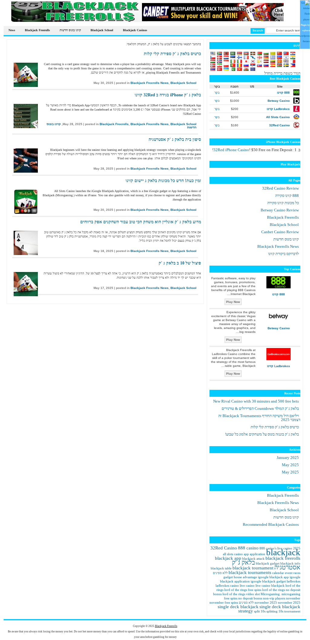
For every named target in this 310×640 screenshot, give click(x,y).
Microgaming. (271, 594)
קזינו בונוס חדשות (70, 30)
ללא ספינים (220, 573)
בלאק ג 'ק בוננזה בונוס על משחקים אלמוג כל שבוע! (262, 434)
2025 (288, 457)
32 (231, 150)
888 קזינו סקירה (287, 195)
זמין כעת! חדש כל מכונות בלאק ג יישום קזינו (163, 180)
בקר (216, 92)
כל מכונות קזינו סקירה (283, 203)
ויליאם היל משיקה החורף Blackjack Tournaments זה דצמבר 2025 (259, 417)
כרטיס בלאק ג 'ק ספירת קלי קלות (172, 53)
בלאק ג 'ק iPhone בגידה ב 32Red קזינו (168, 95)
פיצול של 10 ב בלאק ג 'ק (180, 263)
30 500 (256, 401)
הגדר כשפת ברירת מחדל (282, 73)
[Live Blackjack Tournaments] (213, 20)
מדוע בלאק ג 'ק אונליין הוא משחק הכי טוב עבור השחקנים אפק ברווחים (140, 222)
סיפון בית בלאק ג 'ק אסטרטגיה (175, 139)
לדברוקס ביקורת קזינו (283, 253)
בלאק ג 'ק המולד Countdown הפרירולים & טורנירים (260, 408)
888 (248, 547)
